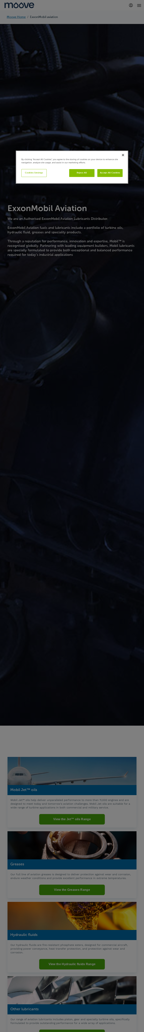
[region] (72, 167)
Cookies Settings (34, 173)
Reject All (82, 173)
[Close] (123, 155)
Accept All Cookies (110, 173)
